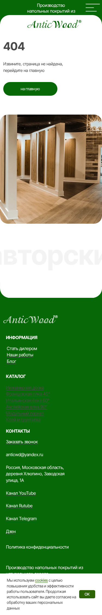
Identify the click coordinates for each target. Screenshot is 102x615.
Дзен (11, 531)
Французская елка (24, 394)
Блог (11, 361)
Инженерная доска (25, 387)
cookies (41, 580)
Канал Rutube (19, 505)
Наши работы (20, 354)
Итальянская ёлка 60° (28, 400)
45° (46, 394)
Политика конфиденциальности (37, 547)
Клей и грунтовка (23, 419)
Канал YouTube (21, 493)
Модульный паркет (25, 413)
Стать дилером (22, 348)
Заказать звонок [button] (22, 441)
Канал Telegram (21, 518)
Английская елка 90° (26, 406)
